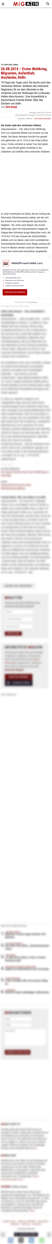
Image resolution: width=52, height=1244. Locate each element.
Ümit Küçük (11, 106)
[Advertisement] (26, 34)
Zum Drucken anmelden (42, 119)
